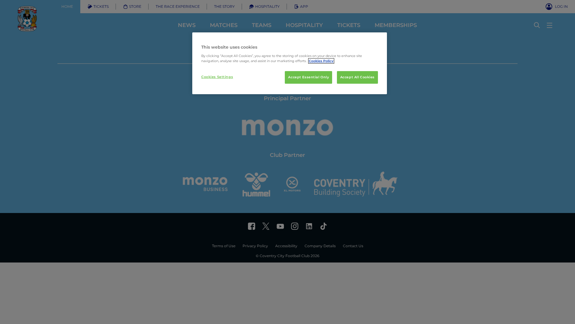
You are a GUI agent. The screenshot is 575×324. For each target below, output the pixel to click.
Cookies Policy (321, 61)
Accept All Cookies (357, 77)
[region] (289, 63)
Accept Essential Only (308, 77)
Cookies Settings (217, 77)
